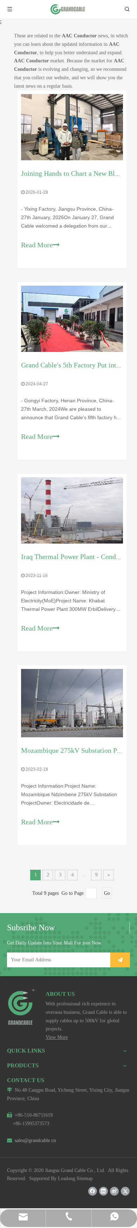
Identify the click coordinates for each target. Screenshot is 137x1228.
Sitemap (85, 1178)
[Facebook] (92, 1191)
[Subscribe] (120, 960)
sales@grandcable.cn (31, 1140)
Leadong (66, 1178)
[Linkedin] (103, 1191)
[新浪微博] (114, 1191)
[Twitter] (125, 1191)
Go (107, 893)
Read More (37, 245)
